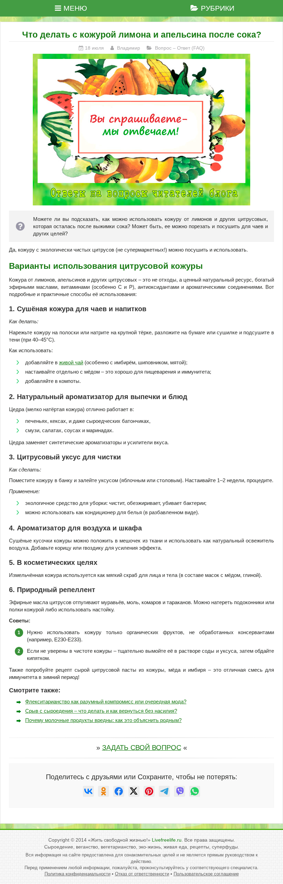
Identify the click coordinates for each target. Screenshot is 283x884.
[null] (88, 791)
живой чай (71, 362)
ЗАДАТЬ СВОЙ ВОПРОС (141, 747)
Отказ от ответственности (142, 873)
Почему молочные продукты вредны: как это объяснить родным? (103, 720)
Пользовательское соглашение (206, 873)
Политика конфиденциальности (77, 873)
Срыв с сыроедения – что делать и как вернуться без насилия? (101, 711)
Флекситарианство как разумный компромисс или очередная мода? (105, 701)
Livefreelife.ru (167, 840)
